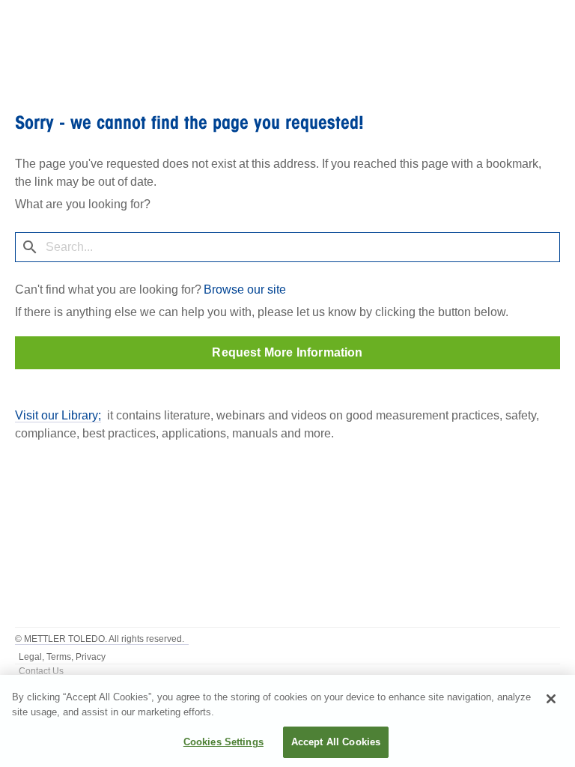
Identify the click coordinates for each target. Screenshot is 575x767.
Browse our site (245, 289)
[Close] (551, 698)
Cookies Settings (223, 742)
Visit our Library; (58, 415)
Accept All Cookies (335, 742)
